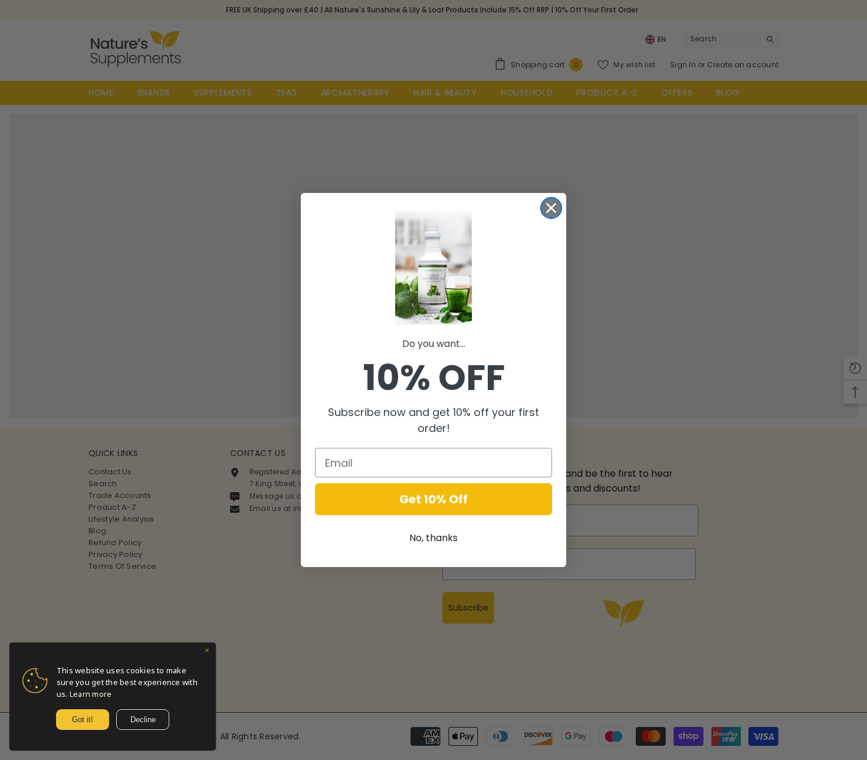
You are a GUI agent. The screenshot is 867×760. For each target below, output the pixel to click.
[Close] (207, 651)
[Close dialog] (551, 208)
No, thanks (433, 538)
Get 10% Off (433, 499)
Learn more (90, 694)
